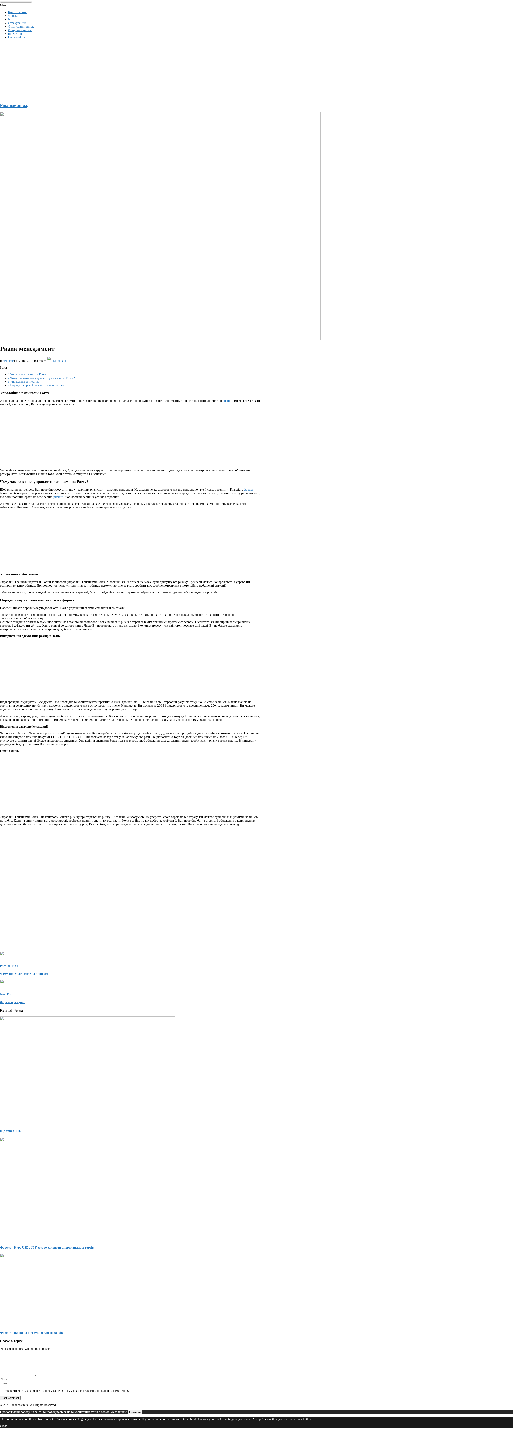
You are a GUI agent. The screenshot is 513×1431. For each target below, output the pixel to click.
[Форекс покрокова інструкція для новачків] (130, 1290)
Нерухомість (16, 37)
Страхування (17, 23)
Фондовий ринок (20, 30)
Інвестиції (15, 33)
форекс (248, 489)
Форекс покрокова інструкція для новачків (31, 1332)
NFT (11, 19)
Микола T (59, 360)
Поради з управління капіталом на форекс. (38, 385)
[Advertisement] (120, 70)
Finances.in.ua (13, 105)
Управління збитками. (24, 381)
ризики (227, 400)
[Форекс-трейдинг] (6, 990)
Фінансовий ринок (21, 26)
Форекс (13, 15)
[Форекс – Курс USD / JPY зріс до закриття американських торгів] (130, 1189)
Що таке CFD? (11, 1131)
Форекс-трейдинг (12, 1002)
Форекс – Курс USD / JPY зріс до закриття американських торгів (47, 1247)
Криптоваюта (17, 12)
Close (3, 1426)
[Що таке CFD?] (130, 1070)
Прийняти (135, 1412)
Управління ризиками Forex (28, 374)
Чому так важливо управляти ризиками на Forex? (42, 378)
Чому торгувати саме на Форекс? (24, 973)
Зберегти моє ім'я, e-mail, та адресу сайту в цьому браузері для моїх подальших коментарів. (67, 1390)
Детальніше (119, 1412)
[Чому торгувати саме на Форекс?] (6, 962)
